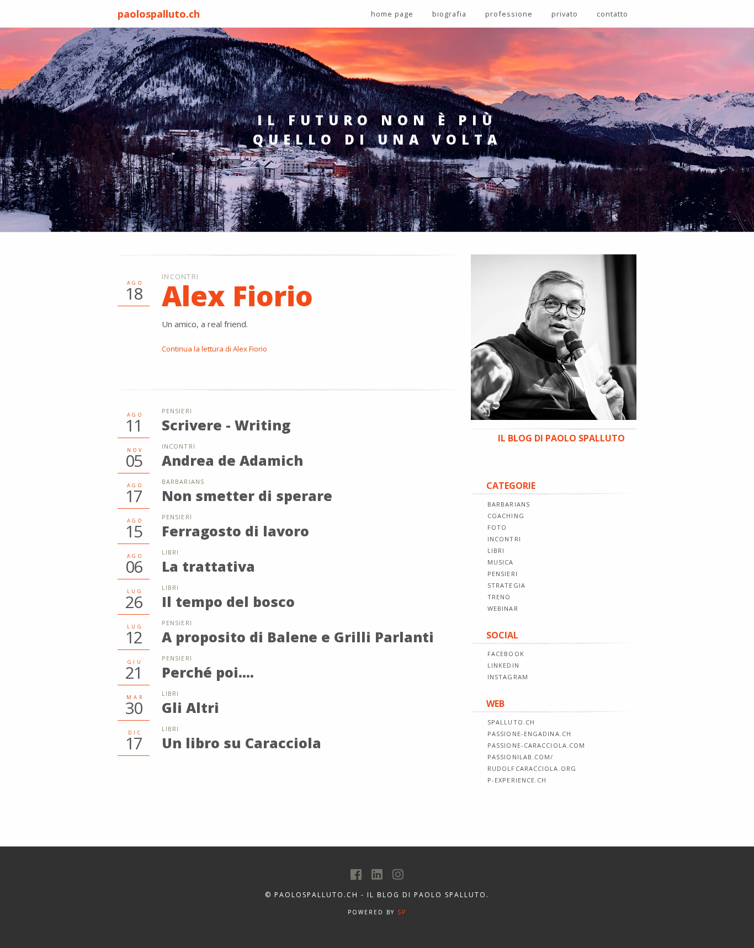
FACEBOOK (505, 653)
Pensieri (177, 411)
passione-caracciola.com (536, 745)
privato (564, 14)
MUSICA (500, 562)
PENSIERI (502, 573)
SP (401, 912)
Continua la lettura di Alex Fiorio (214, 349)
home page (392, 14)
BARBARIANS (508, 504)
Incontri (180, 276)
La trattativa (208, 566)
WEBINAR (502, 608)
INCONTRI (504, 539)
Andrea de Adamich (232, 460)
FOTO (497, 527)
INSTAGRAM (507, 677)
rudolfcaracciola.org (531, 768)
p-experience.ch (517, 780)
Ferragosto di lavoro (235, 530)
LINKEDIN (503, 665)
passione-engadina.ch (529, 733)
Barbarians (183, 481)
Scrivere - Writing (226, 425)
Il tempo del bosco (228, 601)
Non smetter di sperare (247, 495)
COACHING (505, 516)
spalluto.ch (511, 722)
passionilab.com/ (520, 757)
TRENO (499, 597)
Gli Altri (190, 707)
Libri (170, 552)
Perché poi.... (208, 672)
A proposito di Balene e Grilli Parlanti (298, 636)
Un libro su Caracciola (241, 742)
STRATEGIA (506, 585)
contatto (612, 14)
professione (509, 14)
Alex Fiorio (237, 296)
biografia (449, 14)
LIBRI (496, 550)
